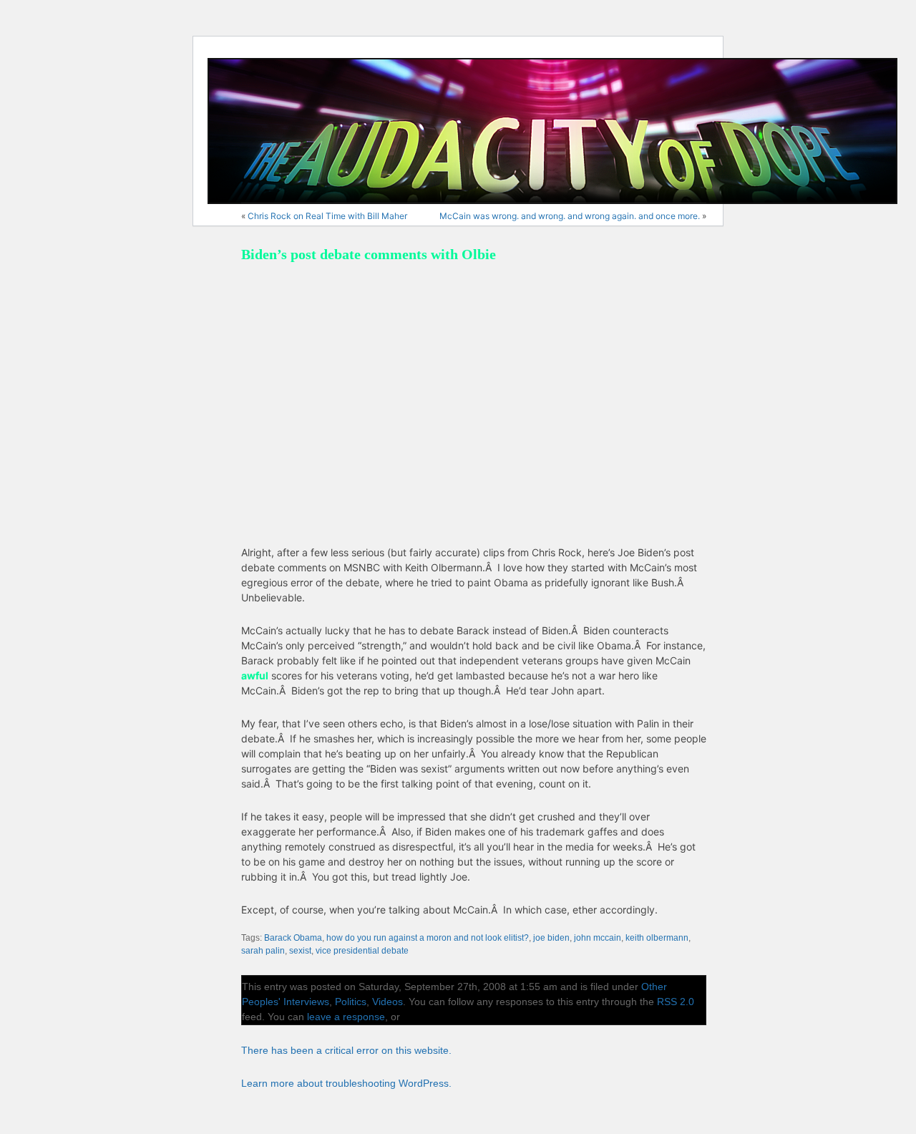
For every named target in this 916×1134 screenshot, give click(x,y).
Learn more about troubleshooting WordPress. (346, 1083)
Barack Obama (293, 938)
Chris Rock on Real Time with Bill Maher (327, 215)
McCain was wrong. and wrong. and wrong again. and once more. (569, 215)
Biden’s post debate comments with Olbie (368, 254)
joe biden (551, 938)
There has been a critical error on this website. (346, 1050)
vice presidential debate (362, 951)
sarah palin (263, 951)
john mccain (597, 938)
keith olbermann (656, 938)
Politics (350, 1001)
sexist (300, 951)
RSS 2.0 (675, 1001)
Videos (387, 1001)
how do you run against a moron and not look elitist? (427, 938)
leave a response (346, 1016)
